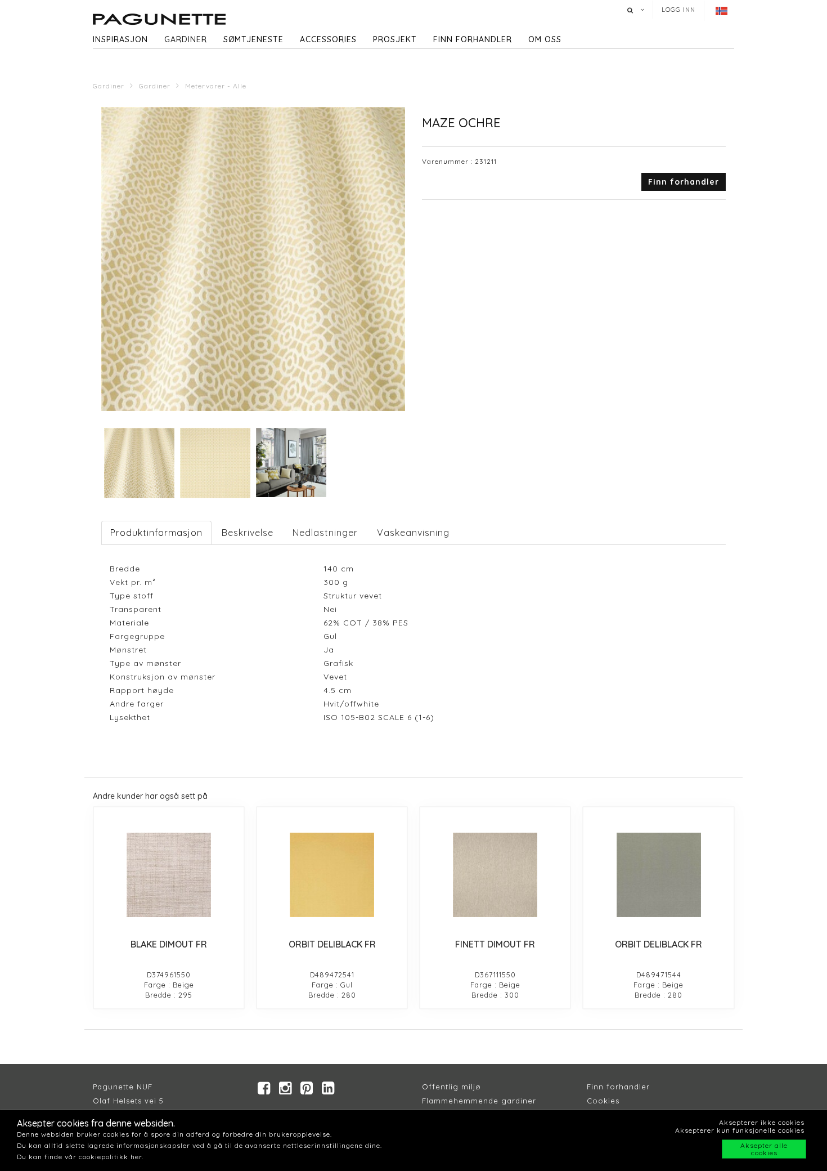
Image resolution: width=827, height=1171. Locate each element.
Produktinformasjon (156, 532)
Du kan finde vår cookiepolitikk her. (80, 1156)
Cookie (601, 1100)
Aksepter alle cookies (764, 1149)
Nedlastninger (325, 532)
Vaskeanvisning (413, 532)
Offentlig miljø (451, 1086)
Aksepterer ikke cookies (761, 1122)
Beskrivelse (247, 532)
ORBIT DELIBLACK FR (332, 944)
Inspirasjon (120, 39)
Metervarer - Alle (215, 86)
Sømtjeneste (253, 39)
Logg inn (678, 10)
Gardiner (185, 39)
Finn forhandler (472, 39)
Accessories (328, 39)
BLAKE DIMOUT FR (169, 944)
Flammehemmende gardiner (479, 1100)
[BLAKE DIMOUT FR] (168, 875)
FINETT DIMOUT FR (495, 944)
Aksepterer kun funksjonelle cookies (739, 1130)
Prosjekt (395, 39)
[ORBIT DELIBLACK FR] (332, 875)
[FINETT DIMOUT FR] (495, 875)
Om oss (544, 39)
